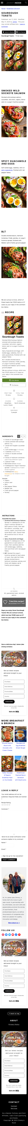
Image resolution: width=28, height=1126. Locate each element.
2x (21, 436)
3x (24, 436)
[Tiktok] (16, 934)
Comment (5, 809)
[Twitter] (9, 934)
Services (14, 1108)
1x (18, 436)
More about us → (14, 923)
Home (3, 8)
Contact (14, 1106)
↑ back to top (14, 1013)
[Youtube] (12, 934)
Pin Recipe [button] (15, 385)
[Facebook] (6, 934)
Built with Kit (14, 711)
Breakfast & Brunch (13, 8)
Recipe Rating (6, 802)
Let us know (13, 603)
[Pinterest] (19, 934)
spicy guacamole (7, 170)
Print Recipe (21, 32)
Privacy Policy (14, 1024)
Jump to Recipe (9, 32)
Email (3, 849)
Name (3, 842)
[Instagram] (3, 934)
